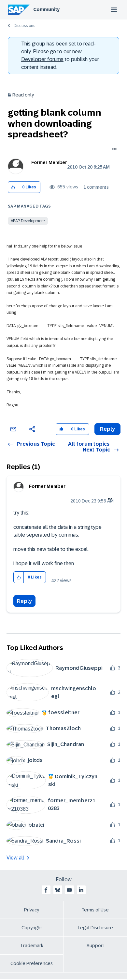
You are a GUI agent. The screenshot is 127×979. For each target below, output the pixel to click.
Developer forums (42, 59)
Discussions (24, 25)
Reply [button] (107, 429)
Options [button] (113, 149)
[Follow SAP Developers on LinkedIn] (81, 890)
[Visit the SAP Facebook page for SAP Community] (46, 890)
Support (95, 945)
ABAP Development (28, 221)
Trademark (31, 945)
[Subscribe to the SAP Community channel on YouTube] (69, 890)
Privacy (31, 909)
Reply (24, 601)
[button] (13, 187)
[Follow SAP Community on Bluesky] (57, 890)
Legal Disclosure (95, 927)
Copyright (31, 927)
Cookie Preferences (31, 963)
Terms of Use (95, 909)
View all (15, 857)
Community (46, 9)
